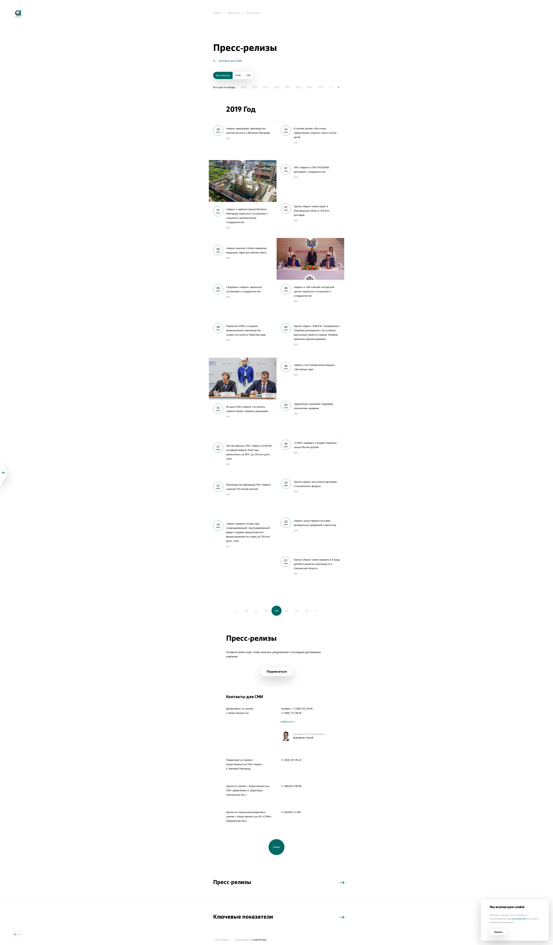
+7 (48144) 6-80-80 (291, 786)
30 (286, 610)
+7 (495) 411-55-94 (302, 708)
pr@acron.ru (287, 721)
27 (256, 610)
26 (246, 610)
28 (266, 610)
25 (236, 610)
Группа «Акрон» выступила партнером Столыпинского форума (310, 493)
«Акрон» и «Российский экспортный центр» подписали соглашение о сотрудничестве (310, 299)
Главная (217, 13)
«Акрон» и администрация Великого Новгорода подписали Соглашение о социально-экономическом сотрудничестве (242, 221)
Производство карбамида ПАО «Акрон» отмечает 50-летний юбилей (242, 496)
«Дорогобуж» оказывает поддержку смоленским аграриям (310, 416)
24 (226, 610)
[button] (336, 87)
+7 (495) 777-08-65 (291, 713)
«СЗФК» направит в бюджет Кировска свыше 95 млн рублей (310, 455)
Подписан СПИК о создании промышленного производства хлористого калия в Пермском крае (242, 359)
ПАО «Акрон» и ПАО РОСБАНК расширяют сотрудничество (310, 179)
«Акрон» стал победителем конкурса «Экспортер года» (310, 377)
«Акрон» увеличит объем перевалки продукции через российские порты (242, 260)
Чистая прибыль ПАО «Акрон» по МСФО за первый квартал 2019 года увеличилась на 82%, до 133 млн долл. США (242, 457)
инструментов (519, 918)
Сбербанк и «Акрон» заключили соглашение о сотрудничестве (242, 299)
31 (296, 610)
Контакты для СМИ (230, 60)
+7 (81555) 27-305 (291, 812)
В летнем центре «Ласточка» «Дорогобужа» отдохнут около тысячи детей (310, 140)
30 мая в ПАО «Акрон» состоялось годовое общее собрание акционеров (242, 418)
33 (316, 610)
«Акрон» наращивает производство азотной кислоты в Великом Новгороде (242, 161)
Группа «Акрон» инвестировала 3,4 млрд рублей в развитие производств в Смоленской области (310, 571)
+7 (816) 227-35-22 (291, 760)
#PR (228, 138)
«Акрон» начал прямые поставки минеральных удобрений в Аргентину (310, 532)
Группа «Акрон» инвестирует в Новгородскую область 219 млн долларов (310, 239)
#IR (227, 416)
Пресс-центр (234, 13)
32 (306, 610)
